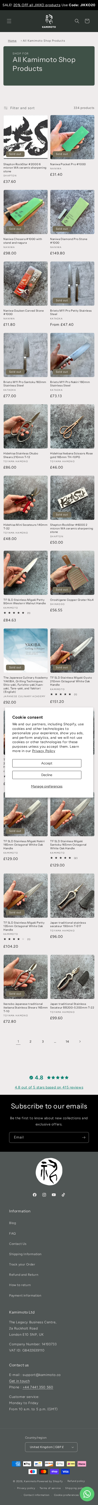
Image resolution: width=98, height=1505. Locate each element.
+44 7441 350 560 (38, 1387)
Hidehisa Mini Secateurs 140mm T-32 (25, 526)
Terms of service (50, 1488)
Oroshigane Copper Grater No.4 (71, 599)
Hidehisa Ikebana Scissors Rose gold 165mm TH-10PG (71, 455)
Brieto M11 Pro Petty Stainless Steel (71, 312)
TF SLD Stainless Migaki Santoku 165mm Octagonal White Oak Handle (68, 844)
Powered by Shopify (50, 1481)
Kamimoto (30, 1481)
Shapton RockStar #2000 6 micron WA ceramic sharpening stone (24, 167)
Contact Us (18, 1244)
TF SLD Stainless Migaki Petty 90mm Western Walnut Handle (24, 601)
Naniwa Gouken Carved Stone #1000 (23, 312)
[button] (9, 21)
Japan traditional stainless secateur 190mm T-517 (68, 924)
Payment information (25, 1295)
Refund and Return (23, 1275)
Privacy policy (26, 1488)
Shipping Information (25, 1254)
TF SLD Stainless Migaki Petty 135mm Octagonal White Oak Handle (23, 926)
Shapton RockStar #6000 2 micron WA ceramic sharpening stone (71, 528)
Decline (46, 775)
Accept (46, 763)
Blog (12, 1223)
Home (12, 40)
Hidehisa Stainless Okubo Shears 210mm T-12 (20, 455)
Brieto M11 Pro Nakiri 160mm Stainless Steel (70, 383)
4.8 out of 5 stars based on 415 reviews (49, 1087)
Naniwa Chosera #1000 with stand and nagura (22, 240)
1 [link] (18, 1041)
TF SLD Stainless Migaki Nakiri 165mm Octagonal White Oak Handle (24, 844)
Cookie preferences (66, 1495)
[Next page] (80, 1041)
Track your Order (22, 1264)
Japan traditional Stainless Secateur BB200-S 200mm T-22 (72, 1005)
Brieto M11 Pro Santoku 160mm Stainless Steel (24, 383)
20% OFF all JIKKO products (37, 5)
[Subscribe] (84, 1137)
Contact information (36, 1495)
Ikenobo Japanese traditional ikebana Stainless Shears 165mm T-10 (25, 1007)
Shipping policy (75, 1488)
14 (67, 1042)
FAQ (12, 1233)
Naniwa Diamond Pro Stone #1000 (68, 240)
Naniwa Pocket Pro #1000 (68, 164)
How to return (20, 1285)
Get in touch (19, 1381)
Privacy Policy (43, 751)
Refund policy (76, 1481)
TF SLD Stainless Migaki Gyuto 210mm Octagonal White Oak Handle (71, 681)
